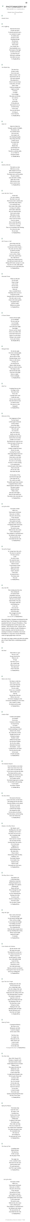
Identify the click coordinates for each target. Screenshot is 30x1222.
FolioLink (15, 1219)
